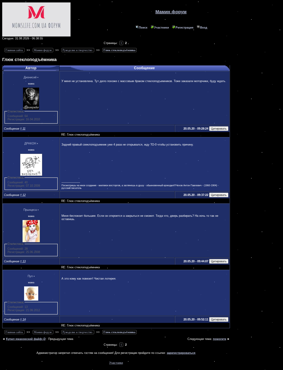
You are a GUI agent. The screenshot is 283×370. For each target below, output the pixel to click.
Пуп (30, 276)
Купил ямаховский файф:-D (26, 339)
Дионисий (30, 77)
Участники (161, 27)
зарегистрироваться (181, 353)
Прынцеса (30, 209)
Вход (203, 27)
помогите (219, 339)
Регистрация (184, 27)
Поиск (143, 27)
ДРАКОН (30, 143)
